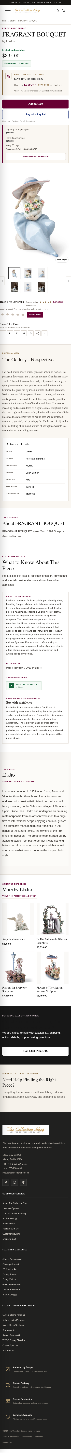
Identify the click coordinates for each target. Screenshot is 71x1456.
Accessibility (8, 1223)
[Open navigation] (7, 10)
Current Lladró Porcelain (13, 1315)
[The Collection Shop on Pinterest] (23, 1182)
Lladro (13, 21)
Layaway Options (10, 1208)
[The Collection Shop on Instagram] (14, 1182)
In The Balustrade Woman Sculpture (52, 941)
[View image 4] (28, 287)
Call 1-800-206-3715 (35, 1051)
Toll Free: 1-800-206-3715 (14, 1164)
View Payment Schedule (35, 157)
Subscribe (39, 1437)
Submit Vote (35, 315)
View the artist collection (19, 896)
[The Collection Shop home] (33, 10)
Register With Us (10, 1228)
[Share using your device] (38, 333)
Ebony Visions (9, 1279)
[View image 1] (14, 273)
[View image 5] (41, 273)
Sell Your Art (8, 1350)
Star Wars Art (8, 1330)
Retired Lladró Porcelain (13, 1320)
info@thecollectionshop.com (15, 1173)
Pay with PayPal (35, 114)
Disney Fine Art (9, 1274)
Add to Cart (35, 104)
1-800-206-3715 (29, 149)
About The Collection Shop (15, 1203)
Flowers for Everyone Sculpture (14, 989)
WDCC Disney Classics (13, 1340)
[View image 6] (41, 287)
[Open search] (57, 11)
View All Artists (9, 1295)
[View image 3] (28, 273)
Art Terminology (9, 1218)
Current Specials (10, 1345)
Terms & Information (10, 1437)
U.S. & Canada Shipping (14, 1213)
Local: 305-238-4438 (12, 1168)
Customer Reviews (11, 1234)
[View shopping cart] (63, 11)
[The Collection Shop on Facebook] (5, 1182)
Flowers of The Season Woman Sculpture (50, 989)
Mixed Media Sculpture (13, 1325)
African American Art (12, 1259)
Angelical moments (13, 939)
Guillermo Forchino (11, 1284)
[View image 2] (14, 287)
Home (4, 21)
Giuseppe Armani (10, 1264)
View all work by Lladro (18, 781)
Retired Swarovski (11, 1335)
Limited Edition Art (11, 1289)
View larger (62, 260)
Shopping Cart (9, 1239)
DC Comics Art (9, 1269)
